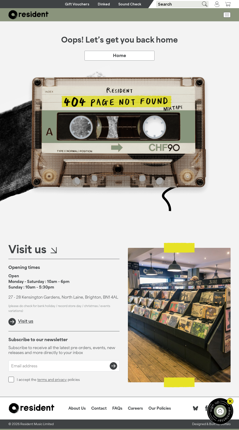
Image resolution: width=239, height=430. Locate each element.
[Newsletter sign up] (220, 411)
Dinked (104, 4)
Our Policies (159, 408)
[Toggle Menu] (227, 15)
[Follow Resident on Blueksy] (195, 408)
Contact (99, 408)
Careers (135, 408)
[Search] (203, 4)
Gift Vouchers (77, 4)
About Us (77, 408)
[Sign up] (113, 366)
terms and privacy (52, 380)
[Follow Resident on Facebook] (206, 408)
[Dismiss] (230, 401)
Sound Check (129, 4)
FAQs (117, 408)
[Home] (28, 14)
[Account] (216, 4)
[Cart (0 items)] (228, 4)
